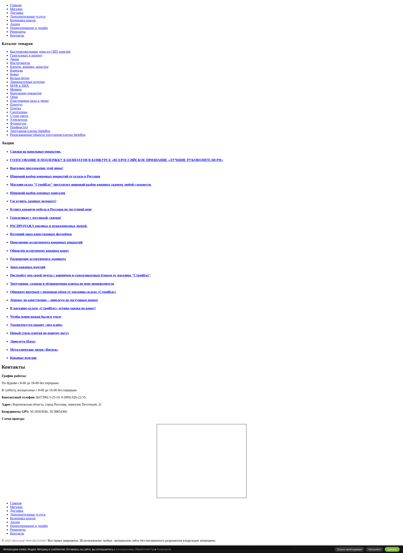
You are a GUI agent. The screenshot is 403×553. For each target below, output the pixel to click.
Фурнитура (18, 123)
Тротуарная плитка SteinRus (30, 131)
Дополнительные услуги (28, 16)
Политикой (164, 549)
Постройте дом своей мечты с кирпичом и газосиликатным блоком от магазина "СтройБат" (80, 275)
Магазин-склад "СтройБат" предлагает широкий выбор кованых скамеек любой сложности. (81, 184)
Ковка (14, 74)
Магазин (16, 9)
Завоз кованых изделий (27, 267)
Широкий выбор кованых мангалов (37, 193)
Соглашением (124, 549)
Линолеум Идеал (22, 341)
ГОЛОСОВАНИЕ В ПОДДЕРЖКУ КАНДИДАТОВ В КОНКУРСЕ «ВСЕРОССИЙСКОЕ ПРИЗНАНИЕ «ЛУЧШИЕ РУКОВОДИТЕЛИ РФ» (116, 160)
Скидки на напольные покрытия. (35, 151)
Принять (392, 549)
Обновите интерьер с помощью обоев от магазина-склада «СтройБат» (63, 292)
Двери (14, 59)
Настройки (374, 549)
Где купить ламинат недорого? (33, 201)
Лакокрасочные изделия (27, 82)
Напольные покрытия (25, 93)
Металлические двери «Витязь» (34, 349)
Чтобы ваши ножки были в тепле (35, 316)
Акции (15, 24)
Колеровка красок (23, 20)
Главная (15, 5)
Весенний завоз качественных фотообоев (41, 234)
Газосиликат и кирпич (26, 55)
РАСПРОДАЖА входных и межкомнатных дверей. (48, 226)
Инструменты (20, 63)
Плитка (15, 108)
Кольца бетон (19, 78)
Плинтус (16, 104)
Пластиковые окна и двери (29, 100)
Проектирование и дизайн (29, 28)
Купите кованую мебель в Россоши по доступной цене (51, 209)
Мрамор (16, 89)
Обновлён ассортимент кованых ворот (39, 250)
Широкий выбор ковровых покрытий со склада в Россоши (55, 176)
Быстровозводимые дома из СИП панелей (40, 51)
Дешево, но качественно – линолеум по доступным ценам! (54, 300)
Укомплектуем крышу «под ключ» (36, 325)
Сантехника (18, 112)
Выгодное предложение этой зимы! (36, 168)
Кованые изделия (23, 358)
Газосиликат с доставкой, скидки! (35, 217)
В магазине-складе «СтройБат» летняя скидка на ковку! (53, 308)
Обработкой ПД (144, 549)
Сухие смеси (19, 116)
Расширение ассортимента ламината (38, 259)
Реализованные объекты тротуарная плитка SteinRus (47, 135)
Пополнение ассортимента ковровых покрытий (46, 242)
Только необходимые (349, 549)
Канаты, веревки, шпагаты (29, 66)
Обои (14, 97)
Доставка (16, 12)
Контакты (17, 35)
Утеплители (18, 119)
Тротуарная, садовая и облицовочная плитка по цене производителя (62, 283)
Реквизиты (18, 31)
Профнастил (19, 127)
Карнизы (16, 70)
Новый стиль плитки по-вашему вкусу (39, 333)
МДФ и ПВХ (19, 85)
